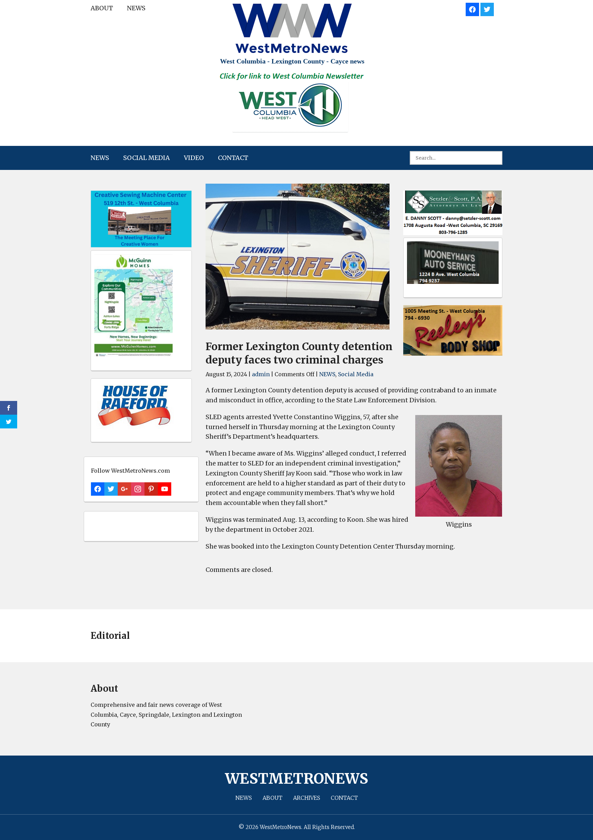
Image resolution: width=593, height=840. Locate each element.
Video (194, 158)
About (102, 8)
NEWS (136, 8)
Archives (306, 797)
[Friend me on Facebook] (472, 8)
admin (261, 374)
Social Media (146, 158)
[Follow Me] (487, 8)
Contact (233, 158)
